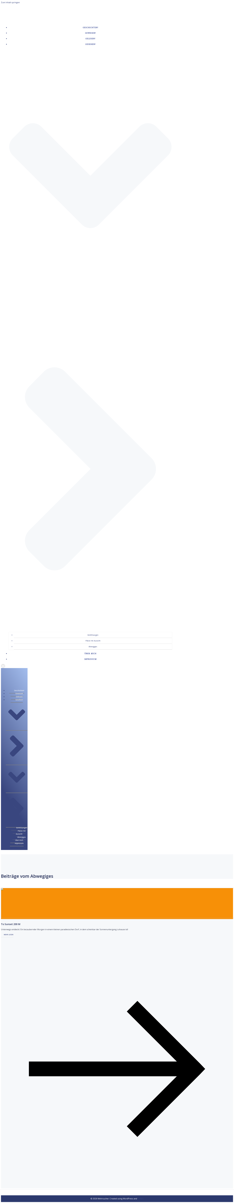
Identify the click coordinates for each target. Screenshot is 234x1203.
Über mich (90, 653)
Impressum (90, 659)
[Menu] (88, 666)
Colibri (140, 1198)
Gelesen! (90, 38)
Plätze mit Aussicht (92, 641)
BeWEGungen (93, 635)
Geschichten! (90, 27)
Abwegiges (93, 646)
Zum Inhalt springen (10, 2)
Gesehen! (19, 700)
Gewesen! (90, 33)
